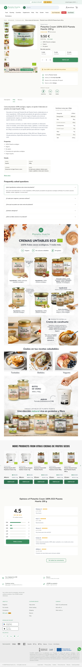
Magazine (5, 604)
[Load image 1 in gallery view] (6, 24)
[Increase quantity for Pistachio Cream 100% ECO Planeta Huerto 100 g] (50, 60)
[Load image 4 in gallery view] (6, 41)
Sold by (51, 75)
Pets (37, 12)
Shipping (31, 610)
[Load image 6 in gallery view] (6, 53)
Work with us (59, 610)
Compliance (5, 610)
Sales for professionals (61, 604)
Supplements (26, 12)
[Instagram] (7, 636)
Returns (31, 613)
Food (6, 12)
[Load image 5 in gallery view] (6, 47)
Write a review (17, 542)
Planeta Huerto (44, 24)
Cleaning (12, 12)
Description (7, 100)
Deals (63, 12)
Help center (7, 584)
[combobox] (40, 7)
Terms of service (61, 664)
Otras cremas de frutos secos (32, 20)
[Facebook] (4, 636)
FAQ (14, 100)
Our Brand (70, 12)
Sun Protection (56, 12)
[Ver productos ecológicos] (15, 463)
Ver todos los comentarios (56, 560)
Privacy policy (48, 664)
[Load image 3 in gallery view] (6, 36)
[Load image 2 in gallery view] (6, 30)
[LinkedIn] (11, 636)
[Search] (24, 7)
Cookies (54, 664)
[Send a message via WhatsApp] (79, 649)
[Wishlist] (35, 25)
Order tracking (32, 607)
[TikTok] (18, 636)
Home (47, 12)
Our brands (5, 607)
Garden (42, 12)
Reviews (20, 100)
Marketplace (8, 16)
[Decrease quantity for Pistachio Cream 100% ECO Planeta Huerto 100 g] (42, 60)
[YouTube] (14, 636)
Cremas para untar (19, 20)
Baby (32, 12)
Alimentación (11, 20)
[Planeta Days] (20, 70)
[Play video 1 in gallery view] (6, 65)
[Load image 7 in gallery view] (6, 59)
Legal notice (40, 664)
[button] (76, 7)
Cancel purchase (75, 664)
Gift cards (7, 613)
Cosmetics (18, 12)
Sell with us (59, 607)
